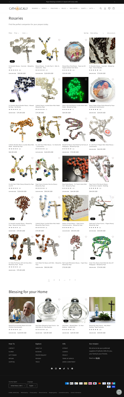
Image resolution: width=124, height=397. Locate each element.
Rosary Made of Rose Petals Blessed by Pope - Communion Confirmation (102, 106)
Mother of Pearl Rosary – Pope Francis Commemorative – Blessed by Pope (73, 224)
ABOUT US (39, 348)
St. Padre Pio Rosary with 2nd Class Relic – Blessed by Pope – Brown (21, 263)
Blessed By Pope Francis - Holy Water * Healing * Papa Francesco (100, 326)
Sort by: (86, 33)
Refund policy (24, 392)
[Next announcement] (114, 2)
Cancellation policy (64, 392)
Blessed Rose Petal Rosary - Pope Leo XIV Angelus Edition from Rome (74, 67)
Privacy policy (33, 392)
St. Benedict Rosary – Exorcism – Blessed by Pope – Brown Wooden (101, 67)
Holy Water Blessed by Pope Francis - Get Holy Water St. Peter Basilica (47, 326)
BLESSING (39, 352)
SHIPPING (12, 362)
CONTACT (11, 348)
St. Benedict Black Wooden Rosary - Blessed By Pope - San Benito (21, 106)
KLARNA (11, 352)
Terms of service (43, 392)
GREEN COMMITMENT (68, 362)
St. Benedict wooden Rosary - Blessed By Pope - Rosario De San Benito (20, 224)
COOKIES (65, 352)
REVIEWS (38, 358)
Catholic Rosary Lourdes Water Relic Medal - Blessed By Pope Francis (48, 224)
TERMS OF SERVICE (68, 358)
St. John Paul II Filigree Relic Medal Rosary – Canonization (101, 145)
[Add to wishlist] (32, 40)
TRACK (38, 362)
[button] (36, 8)
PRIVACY (65, 355)
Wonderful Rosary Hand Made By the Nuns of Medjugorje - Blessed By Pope (75, 145)
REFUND (11, 358)
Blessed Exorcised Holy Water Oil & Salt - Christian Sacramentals (20, 326)
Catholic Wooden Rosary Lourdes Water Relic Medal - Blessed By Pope (21, 145)
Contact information (76, 392)
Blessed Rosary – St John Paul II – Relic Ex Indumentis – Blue (47, 67)
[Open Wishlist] (109, 8)
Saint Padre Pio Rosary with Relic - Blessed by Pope (49, 263)
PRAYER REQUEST (41, 355)
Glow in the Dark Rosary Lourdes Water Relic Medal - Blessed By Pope (75, 106)
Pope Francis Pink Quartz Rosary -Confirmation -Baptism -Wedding (98, 185)
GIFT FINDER (13, 355)
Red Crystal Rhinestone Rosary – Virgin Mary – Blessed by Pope (75, 263)
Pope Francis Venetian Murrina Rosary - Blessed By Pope (47, 185)
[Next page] (75, 280)
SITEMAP (65, 348)
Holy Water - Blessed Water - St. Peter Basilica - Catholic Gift (73, 326)
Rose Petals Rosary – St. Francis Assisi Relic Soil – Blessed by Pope (74, 185)
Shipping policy (53, 392)
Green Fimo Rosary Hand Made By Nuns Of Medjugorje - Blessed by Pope (101, 263)
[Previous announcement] (9, 2)
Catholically (16, 392)
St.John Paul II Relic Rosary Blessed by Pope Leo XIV (21, 185)
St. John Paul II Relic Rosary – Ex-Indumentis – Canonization (48, 145)
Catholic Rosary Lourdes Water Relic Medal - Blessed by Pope (48, 106)
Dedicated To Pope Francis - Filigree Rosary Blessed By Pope (101, 224)
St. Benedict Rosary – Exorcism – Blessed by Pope (21, 67)
